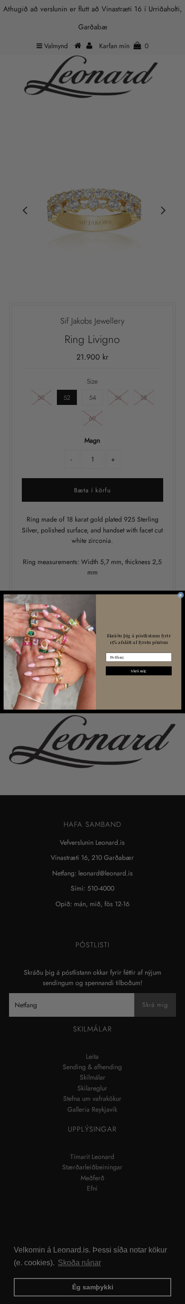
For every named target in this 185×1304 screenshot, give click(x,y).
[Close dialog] (180, 595)
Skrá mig (139, 670)
